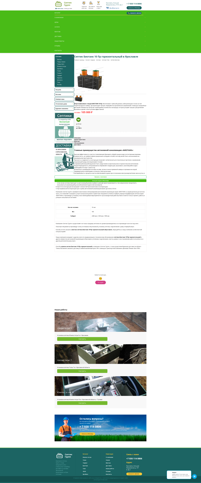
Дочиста (59, 80)
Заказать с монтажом (100, 177)
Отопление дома (61, 104)
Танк (58, 82)
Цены (56, 22)
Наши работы (59, 41)
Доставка (58, 36)
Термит (59, 75)
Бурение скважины (62, 108)
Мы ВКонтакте (114, 8)
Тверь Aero (60, 64)
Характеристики (79, 139)
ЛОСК (84, 471)
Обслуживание (79, 143)
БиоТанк (85, 465)
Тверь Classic (61, 62)
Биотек (59, 59)
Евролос (59, 78)
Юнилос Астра (61, 66)
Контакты (58, 50)
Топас (59, 71)
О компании (59, 17)
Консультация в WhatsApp (100, 180)
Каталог (57, 13)
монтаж (129, 223)
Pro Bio (59, 84)
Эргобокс (60, 69)
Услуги (57, 27)
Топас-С (59, 73)
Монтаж (57, 32)
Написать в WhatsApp (134, 8)
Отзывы (57, 46)
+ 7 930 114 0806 (90, 426)
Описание (77, 138)
